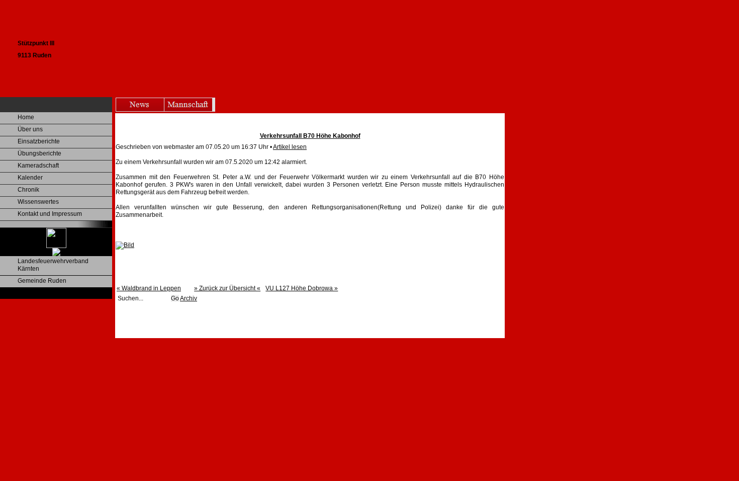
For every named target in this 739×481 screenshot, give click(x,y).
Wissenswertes (38, 201)
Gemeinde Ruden (42, 280)
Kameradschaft (38, 165)
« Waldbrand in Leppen (149, 288)
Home (26, 117)
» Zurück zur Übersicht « (227, 288)
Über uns (30, 129)
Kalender (30, 177)
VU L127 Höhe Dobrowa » (301, 288)
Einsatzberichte (39, 141)
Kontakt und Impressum (50, 213)
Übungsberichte (39, 153)
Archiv (188, 298)
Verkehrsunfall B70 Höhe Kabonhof (310, 135)
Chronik (28, 189)
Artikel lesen (290, 146)
